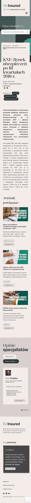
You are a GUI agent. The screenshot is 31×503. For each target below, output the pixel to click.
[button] (26, 32)
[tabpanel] (15, 386)
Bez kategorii (6, 281)
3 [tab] (24, 410)
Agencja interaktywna (18, 496)
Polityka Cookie (7, 489)
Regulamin (6, 481)
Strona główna (7, 45)
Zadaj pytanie (9, 356)
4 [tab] (26, 410)
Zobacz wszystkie (10, 361)
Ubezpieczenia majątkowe (10, 96)
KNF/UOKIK (15, 45)
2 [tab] (23, 410)
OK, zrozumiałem (10, 468)
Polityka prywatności (8, 485)
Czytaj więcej (8, 244)
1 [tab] (21, 410)
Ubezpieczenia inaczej (8, 240)
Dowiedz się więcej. (12, 464)
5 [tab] (27, 410)
